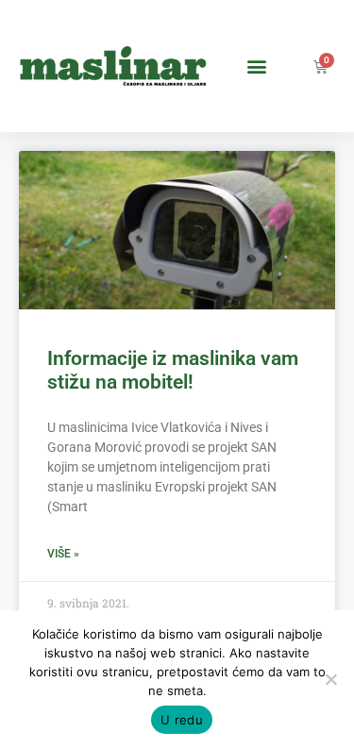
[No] (330, 679)
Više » (63, 553)
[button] (256, 66)
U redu (181, 719)
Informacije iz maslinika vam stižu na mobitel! (172, 370)
